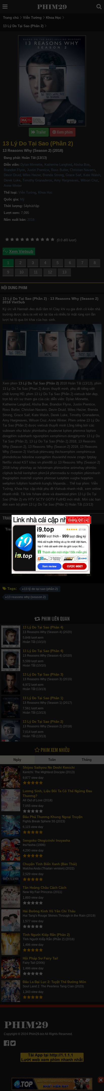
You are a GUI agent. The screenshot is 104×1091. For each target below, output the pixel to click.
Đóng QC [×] (78, 520)
